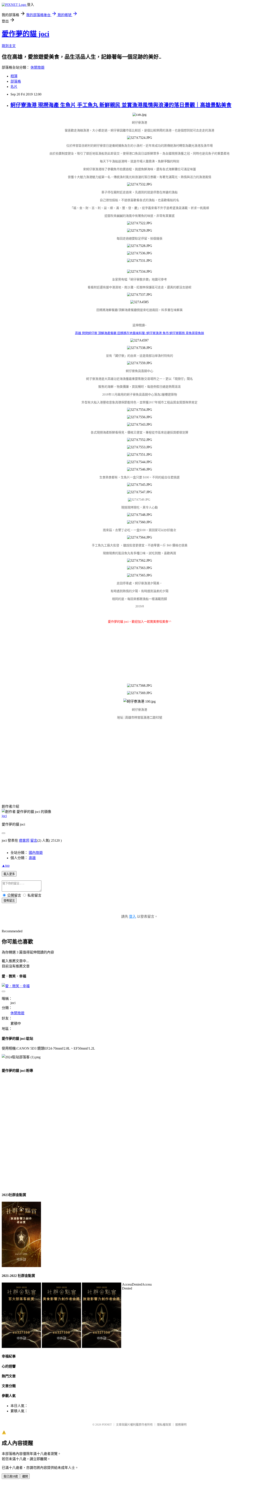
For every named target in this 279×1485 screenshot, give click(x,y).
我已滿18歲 (10, 1476)
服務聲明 (181, 1424)
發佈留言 (9, 900)
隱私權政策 (164, 1424)
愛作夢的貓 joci (25, 34)
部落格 (15, 81)
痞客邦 (24, 840)
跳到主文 (9, 46)
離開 (25, 1476)
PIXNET (107, 1424)
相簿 (13, 76)
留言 (33, 840)
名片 (13, 86)
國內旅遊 (36, 853)
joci (4, 816)
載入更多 (9, 874)
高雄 (32, 858)
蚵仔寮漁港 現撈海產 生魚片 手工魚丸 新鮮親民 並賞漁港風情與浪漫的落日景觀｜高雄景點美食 (120, 105)
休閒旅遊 (37, 67)
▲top (6, 865)
